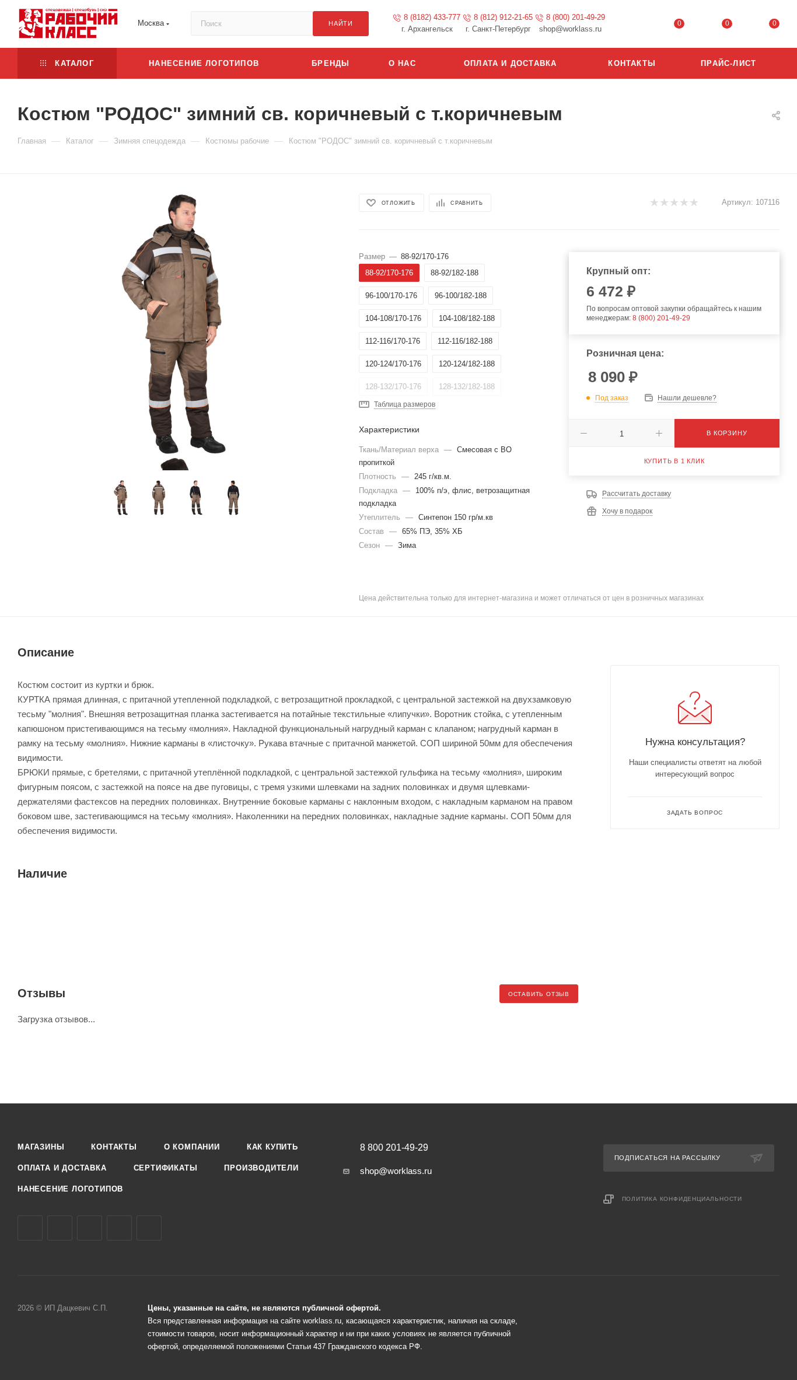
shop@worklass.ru (396, 1171)
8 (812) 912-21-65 (503, 17)
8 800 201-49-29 (394, 1147)
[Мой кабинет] (632, 26)
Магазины (41, 1147)
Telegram (59, 1228)
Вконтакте (30, 1228)
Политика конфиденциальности (682, 1199)
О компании (192, 1147)
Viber (89, 1228)
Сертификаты (166, 1168)
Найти (340, 23)
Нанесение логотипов (70, 1189)
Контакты (114, 1147)
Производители (261, 1168)
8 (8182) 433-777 (432, 17)
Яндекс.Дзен (149, 1228)
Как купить (272, 1147)
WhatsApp (119, 1228)
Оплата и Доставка (62, 1168)
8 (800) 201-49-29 (575, 17)
